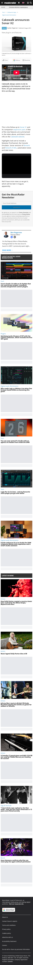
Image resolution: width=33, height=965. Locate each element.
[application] (16, 164)
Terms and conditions (9, 925)
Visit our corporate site (16, 904)
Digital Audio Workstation (9, 15)
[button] (2, 2)
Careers (4, 945)
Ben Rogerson (13, 28)
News (4, 28)
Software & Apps (11, 12)
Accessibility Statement (9, 941)
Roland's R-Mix (11, 148)
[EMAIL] (15, 237)
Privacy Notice (26, 214)
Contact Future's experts (9, 921)
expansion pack (19, 129)
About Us (5, 917)
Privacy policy (6, 929)
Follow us (17, 60)
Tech (3, 12)
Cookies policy (6, 933)
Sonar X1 (23, 127)
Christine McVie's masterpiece (18, 7)
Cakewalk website (17, 137)
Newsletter (27, 60)
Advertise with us (7, 937)
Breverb (27, 145)
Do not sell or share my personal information (16, 949)
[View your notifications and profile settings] (19, 3)
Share (6, 60)
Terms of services (24, 212)
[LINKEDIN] (12, 237)
